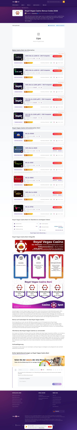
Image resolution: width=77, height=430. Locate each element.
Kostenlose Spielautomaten (17, 402)
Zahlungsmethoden (16, 404)
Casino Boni (19, 7)
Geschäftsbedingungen (57, 399)
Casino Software (15, 406)
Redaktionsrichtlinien (56, 400)
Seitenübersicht (55, 406)
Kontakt (54, 404)
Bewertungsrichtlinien (57, 402)
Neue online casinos (16, 397)
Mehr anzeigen (28, 20)
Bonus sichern (57, 56)
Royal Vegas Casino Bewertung (37, 233)
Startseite (14, 7)
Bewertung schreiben (56, 384)
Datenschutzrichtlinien (57, 397)
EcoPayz (56, 226)
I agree (50, 426)
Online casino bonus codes (17, 399)
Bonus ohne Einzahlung (16, 400)
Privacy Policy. (41, 427)
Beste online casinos (16, 395)
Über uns (54, 395)
